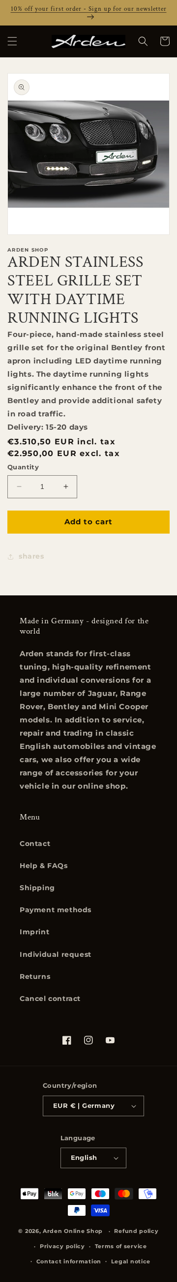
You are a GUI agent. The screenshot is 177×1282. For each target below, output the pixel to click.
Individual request (55, 954)
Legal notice (130, 1261)
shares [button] (31, 556)
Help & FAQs (44, 865)
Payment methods (55, 909)
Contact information (68, 1261)
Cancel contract (50, 998)
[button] (12, 41)
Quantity (23, 467)
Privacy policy (62, 1246)
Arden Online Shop (73, 1231)
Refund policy (136, 1231)
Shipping (37, 887)
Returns (35, 976)
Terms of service (121, 1246)
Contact (35, 843)
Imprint (34, 931)
